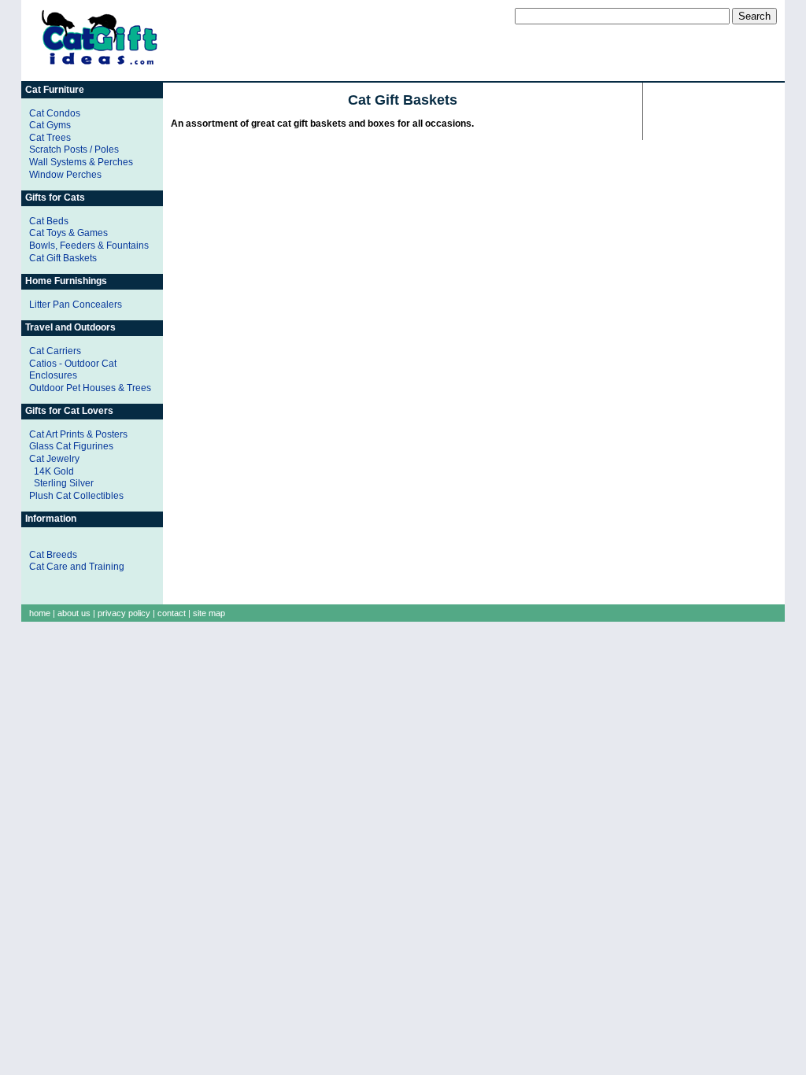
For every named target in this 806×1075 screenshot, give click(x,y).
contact (171, 613)
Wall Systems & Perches (81, 162)
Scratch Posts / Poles (74, 149)
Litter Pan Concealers (75, 304)
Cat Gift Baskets (63, 258)
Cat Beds (48, 221)
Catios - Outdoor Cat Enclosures (72, 370)
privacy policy (124, 613)
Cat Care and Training (76, 566)
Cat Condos (54, 113)
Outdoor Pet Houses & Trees (90, 387)
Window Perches (65, 174)
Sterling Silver (64, 483)
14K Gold (54, 471)
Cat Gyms (50, 125)
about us (74, 613)
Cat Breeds (53, 554)
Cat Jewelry (54, 458)
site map (209, 613)
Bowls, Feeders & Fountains (89, 245)
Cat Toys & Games (68, 232)
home (39, 613)
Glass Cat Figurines (71, 446)
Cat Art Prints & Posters (78, 434)
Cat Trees (50, 137)
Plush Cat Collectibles (76, 495)
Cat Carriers (55, 350)
